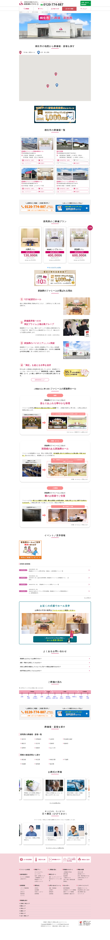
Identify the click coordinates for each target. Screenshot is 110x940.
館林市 (66, 743)
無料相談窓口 (23, 874)
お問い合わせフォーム (55, 885)
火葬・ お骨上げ (61, 697)
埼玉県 (38, 759)
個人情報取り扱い (82, 891)
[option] (54, 789)
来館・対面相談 (52, 888)
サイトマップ (81, 893)
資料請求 (51, 891)
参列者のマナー (81, 874)
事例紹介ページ (38, 879)
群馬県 (38, 764)
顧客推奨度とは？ (40, 380)
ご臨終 (22, 696)
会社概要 (37, 890)
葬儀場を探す (23, 900)
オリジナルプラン (39, 872)
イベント (22, 890)
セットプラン (38, 874)
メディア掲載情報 (24, 888)
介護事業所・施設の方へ (69, 893)
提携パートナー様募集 (68, 891)
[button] (56, 74)
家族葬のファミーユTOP (24, 12)
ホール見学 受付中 (55, 639)
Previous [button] (21, 789)
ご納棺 (41, 696)
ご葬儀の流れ (52, 869)
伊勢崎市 (38, 739)
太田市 (52, 739)
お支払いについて (39, 881)
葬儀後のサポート (68, 869)
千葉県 (66, 759)
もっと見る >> (87, 597)
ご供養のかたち (67, 877)
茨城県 (24, 764)
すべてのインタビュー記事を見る (55, 848)
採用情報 (37, 893)
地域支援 (22, 893)
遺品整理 (65, 876)
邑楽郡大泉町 (68, 739)
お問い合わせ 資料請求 (85, 3)
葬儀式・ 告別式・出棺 (55, 697)
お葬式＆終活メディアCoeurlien (83, 878)
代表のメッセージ (39, 891)
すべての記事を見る (55, 803)
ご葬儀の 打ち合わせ (35, 697)
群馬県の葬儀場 (35, 12)
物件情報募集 (66, 888)
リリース (22, 895)
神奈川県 (52, 759)
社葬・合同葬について (40, 876)
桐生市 (24, 743)
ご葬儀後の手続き (67, 872)
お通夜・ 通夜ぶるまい (48, 697)
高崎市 (52, 743)
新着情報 (22, 885)
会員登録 (51, 893)
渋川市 (38, 743)
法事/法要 (65, 874)
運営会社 (37, 885)
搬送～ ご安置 (28, 697)
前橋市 (38, 748)
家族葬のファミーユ (82, 888)
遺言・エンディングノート (55, 877)
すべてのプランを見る (55, 267)
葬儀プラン (38, 869)
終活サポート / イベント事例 (55, 879)
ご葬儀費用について (39, 877)
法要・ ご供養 (87, 697)
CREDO (36, 888)
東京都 (24, 759)
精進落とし (74, 696)
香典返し (65, 881)
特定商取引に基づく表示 (83, 890)
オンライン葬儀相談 (25, 877)
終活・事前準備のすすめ (83, 876)
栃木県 (52, 764)
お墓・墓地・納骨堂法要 (69, 879)
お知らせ (22, 891)
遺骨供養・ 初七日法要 (68, 697)
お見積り (51, 890)
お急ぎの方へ (23, 878)
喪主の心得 (80, 872)
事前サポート (52, 874)
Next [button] (86, 789)
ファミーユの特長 (25, 869)
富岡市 (24, 748)
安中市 (24, 739)
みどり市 (52, 748)
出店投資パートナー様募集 (69, 890)
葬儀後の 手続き (81, 697)
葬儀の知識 (81, 869)
